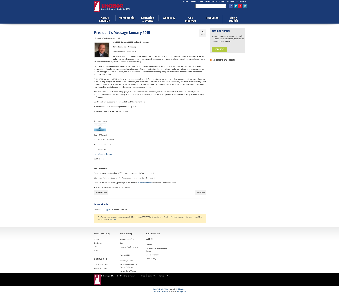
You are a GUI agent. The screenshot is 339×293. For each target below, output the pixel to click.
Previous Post (101, 192)
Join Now (219, 49)
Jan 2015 (97, 187)
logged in (107, 210)
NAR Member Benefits (224, 59)
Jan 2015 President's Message (109, 187)
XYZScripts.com (181, 289)
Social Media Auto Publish (160, 289)
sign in (185, 2)
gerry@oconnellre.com (103, 154)
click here (112, 219)
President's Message (109, 38)
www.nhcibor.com (145, 182)
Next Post (201, 192)
